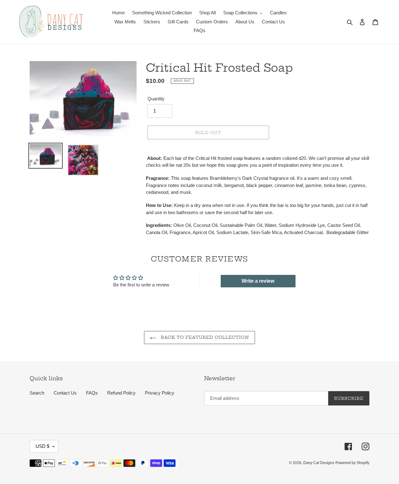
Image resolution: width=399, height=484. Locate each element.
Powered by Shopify (352, 463)
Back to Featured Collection (204, 337)
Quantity (156, 98)
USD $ (42, 446)
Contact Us (65, 392)
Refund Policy (121, 392)
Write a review (258, 281)
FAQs (92, 392)
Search (37, 392)
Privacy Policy (159, 392)
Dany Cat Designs (318, 463)
